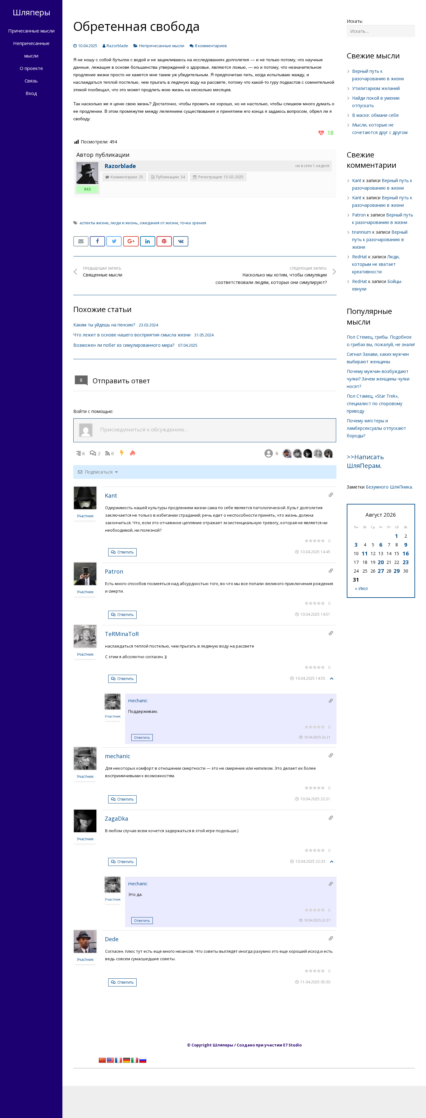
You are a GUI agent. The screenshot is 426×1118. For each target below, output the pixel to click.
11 (365, 553)
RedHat (359, 257)
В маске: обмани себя (375, 115)
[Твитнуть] (114, 241)
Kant (111, 495)
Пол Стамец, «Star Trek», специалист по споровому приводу (374, 403)
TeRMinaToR (122, 634)
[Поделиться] (97, 241)
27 (381, 570)
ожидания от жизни (159, 223)
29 (397, 570)
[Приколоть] (164, 241)
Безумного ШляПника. (389, 487)
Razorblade (117, 45)
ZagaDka (116, 818)
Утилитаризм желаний (376, 88)
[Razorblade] (87, 173)
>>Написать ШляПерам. (365, 461)
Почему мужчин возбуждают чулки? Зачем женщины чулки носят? (378, 378)
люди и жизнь (124, 223)
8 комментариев (211, 45)
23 (406, 562)
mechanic (138, 700)
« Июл (361, 588)
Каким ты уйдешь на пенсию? (104, 325)
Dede (112, 939)
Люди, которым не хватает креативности (376, 264)
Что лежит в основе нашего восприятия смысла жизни (132, 335)
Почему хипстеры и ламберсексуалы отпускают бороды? (376, 428)
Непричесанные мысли (161, 45)
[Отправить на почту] (81, 241)
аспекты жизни (94, 223)
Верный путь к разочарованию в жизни (380, 239)
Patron (114, 571)
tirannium (361, 232)
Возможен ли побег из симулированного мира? (123, 345)
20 (381, 562)
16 (406, 553)
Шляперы (31, 12)
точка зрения (193, 223)
